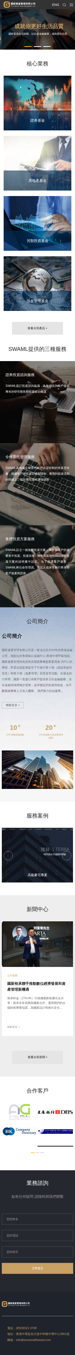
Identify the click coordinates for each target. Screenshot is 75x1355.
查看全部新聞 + (38, 1057)
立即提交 (37, 1268)
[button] (28, 46)
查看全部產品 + (37, 328)
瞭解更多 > (13, 705)
